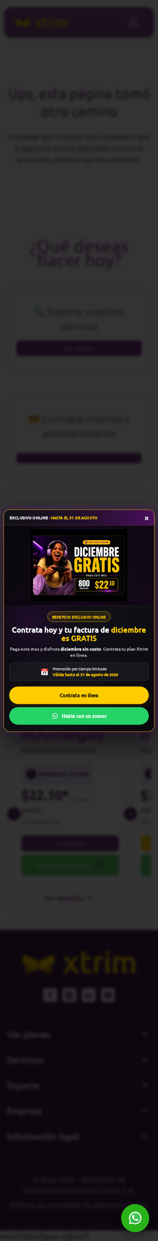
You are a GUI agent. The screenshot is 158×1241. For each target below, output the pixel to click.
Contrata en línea (79, 695)
